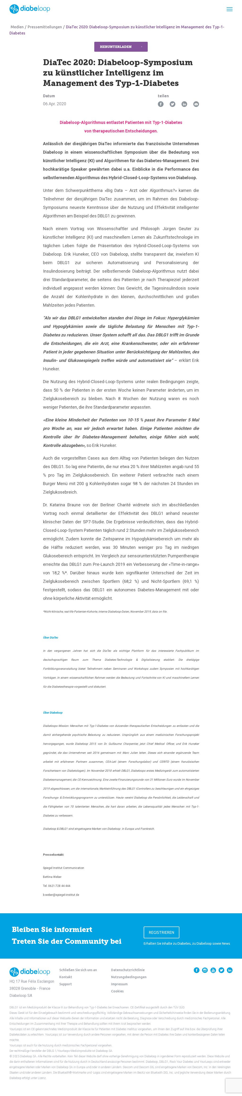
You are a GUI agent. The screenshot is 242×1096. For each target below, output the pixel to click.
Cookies (117, 991)
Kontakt (65, 977)
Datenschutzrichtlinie (128, 970)
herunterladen (116, 47)
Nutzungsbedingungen (129, 977)
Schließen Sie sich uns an (78, 970)
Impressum (119, 984)
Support (65, 984)
